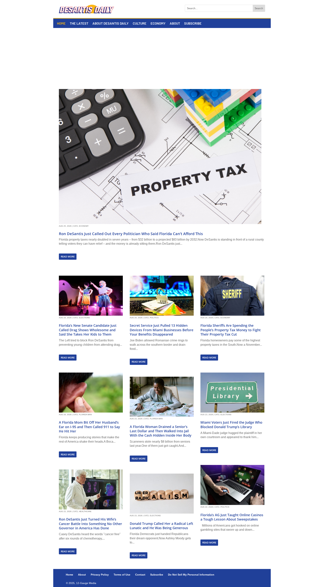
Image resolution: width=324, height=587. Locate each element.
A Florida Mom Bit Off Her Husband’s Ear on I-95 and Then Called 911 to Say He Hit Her (89, 426)
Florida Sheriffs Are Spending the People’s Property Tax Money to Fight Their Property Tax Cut (230, 330)
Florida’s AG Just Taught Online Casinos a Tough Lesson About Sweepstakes (231, 517)
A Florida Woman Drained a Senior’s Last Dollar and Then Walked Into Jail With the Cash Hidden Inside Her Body (160, 431)
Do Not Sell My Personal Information (191, 574)
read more (68, 256)
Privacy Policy (100, 574)
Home (61, 23)
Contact (140, 574)
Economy (158, 23)
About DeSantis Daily (110, 23)
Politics (154, 318)
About (175, 23)
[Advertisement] (162, 56)
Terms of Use (122, 574)
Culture (139, 23)
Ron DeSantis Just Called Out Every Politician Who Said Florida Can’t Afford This (131, 233)
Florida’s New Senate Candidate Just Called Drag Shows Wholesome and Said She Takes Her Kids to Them (87, 330)
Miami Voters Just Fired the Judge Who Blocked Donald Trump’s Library (231, 424)
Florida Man (85, 414)
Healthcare (85, 511)
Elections (84, 318)
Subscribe (193, 23)
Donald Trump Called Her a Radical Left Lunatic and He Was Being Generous (161, 525)
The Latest (79, 23)
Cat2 (75, 226)
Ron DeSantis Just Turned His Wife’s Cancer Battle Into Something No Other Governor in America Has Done (90, 523)
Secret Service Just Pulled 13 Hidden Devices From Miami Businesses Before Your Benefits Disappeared (161, 330)
